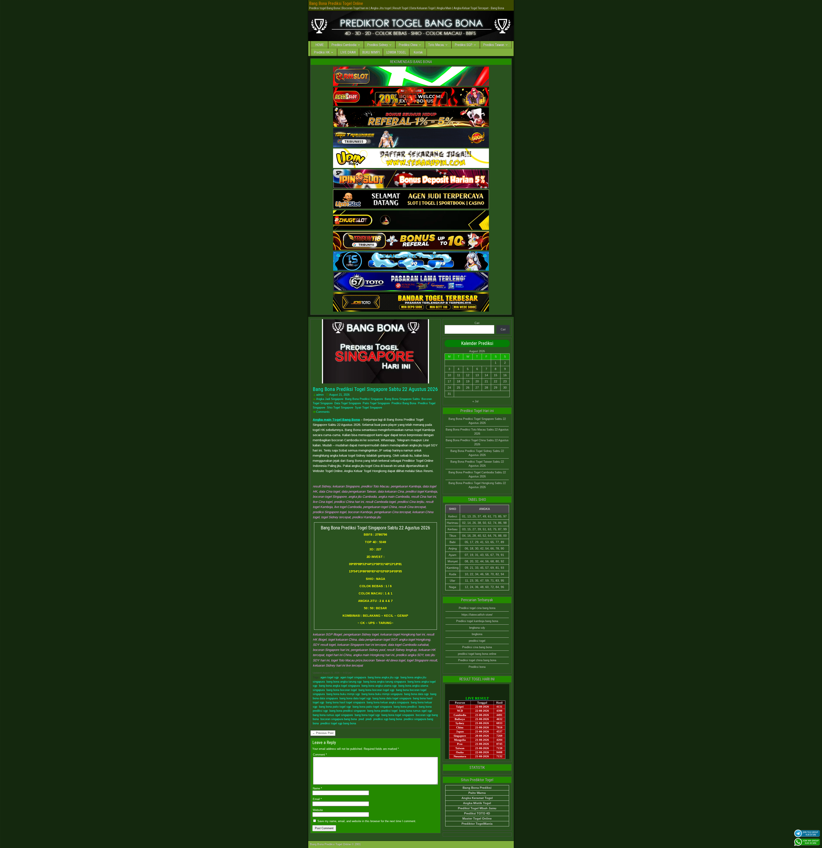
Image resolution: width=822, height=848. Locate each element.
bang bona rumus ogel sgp (415, 710)
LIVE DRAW (348, 52)
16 (505, 375)
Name (317, 788)
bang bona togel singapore (397, 715)
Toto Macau (436, 45)
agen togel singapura (353, 677)
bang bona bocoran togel (341, 690)
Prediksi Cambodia (343, 45)
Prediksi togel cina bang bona (477, 608)
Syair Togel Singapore (368, 407)
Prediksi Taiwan (493, 45)
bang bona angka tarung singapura (384, 681)
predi (369, 719)
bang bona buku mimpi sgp (343, 694)
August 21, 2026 (339, 394)
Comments (323, 411)
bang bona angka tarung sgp (344, 681)
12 (467, 375)
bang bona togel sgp (367, 715)
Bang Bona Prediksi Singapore (364, 399)
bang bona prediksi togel (382, 710)
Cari (477, 323)
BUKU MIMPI (371, 52)
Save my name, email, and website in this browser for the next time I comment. (366, 821)
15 (495, 375)
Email (317, 799)
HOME (319, 45)
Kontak (418, 52)
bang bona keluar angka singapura (388, 702)
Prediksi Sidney (377, 45)
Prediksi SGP (463, 45)
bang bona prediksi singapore (347, 710)
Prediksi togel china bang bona (477, 660)
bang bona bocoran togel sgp (376, 690)
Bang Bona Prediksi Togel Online (336, 3)
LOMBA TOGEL (396, 52)
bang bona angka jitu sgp (383, 677)
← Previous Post (323, 733)
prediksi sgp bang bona (387, 719)
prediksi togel (477, 640)
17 (449, 381)
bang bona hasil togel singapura (345, 702)
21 (486, 381)
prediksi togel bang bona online (477, 653)
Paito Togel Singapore (376, 403)
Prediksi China (408, 45)
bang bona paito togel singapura (372, 706)
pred (361, 719)
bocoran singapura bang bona (338, 719)
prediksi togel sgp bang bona (338, 723)
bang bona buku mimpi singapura (382, 694)
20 (477, 381)
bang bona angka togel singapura (339, 685)
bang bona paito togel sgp (335, 706)
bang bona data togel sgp (355, 698)
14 (486, 375)
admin (320, 394)
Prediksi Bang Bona (404, 403)
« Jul (475, 401)
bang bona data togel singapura (391, 698)
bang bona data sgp (416, 694)
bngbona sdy (477, 627)
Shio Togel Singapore (340, 407)
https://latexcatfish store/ (477, 614)
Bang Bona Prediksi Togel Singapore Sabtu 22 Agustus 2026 (375, 389)
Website (318, 810)
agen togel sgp (329, 677)
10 (449, 375)
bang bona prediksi (405, 706)
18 (458, 381)
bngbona (477, 634)
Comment (320, 754)
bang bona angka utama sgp (379, 685)
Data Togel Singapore (347, 403)
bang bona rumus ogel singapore (333, 715)
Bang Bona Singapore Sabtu (402, 399)
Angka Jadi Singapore (329, 399)
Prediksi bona (477, 666)
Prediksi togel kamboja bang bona (477, 621)
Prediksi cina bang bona (477, 647)
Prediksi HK (322, 52)
